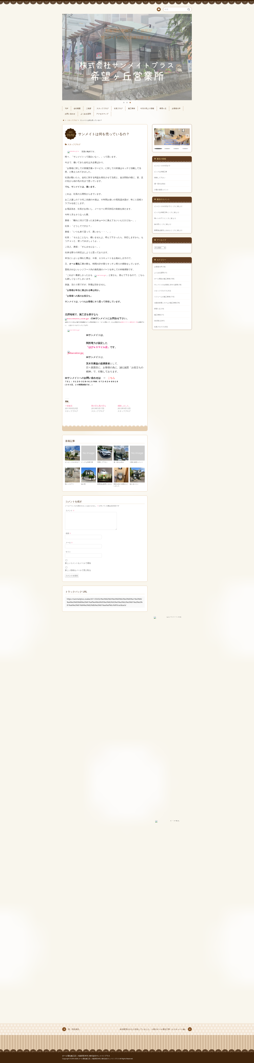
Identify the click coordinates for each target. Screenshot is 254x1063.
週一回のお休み (119, 462)
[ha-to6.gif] (100, 275)
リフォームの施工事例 (162, 297)
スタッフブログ (103, 108)
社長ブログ (118, 108)
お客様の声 (176, 108)
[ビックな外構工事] (88, 459)
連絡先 (159, 9)
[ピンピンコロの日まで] (72, 459)
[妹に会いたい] (137, 481)
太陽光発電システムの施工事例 (165, 303)
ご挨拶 (88, 108)
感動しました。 (124, 405)
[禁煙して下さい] (104, 459)
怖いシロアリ (69, 484)
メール (69, 542)
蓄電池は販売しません (104, 484)
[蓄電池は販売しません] (104, 481)
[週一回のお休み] (121, 459)
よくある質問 (86, 114)
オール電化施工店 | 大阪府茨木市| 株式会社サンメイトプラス (86, 1056)
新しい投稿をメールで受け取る (78, 570)
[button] (187, 136)
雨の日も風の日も (98, 405)
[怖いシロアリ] (72, 481)
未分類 (156, 321)
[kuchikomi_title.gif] (77, 318)
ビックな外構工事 (87, 462)
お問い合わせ (70, 114)
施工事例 (131, 108)
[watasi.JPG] (73, 151)
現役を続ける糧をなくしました (121, 485)
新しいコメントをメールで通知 (78, 563)
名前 (68, 533)
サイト (68, 552)
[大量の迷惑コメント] (137, 459)
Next (186, 44)
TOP (66, 108)
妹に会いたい (134, 484)
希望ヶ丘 (163, 108)
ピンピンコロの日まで (72, 462)
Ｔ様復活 (68, 405)
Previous (67, 44)
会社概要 (77, 108)
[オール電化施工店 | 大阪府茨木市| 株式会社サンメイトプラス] (127, 9)
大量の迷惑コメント (136, 462)
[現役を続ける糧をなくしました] (121, 481)
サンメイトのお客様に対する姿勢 (166, 285)
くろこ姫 (176, 206)
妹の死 (83, 484)
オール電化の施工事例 (162, 279)
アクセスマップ (102, 114)
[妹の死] (88, 481)
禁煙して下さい (102, 462)
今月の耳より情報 (147, 108)
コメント (70, 510)
